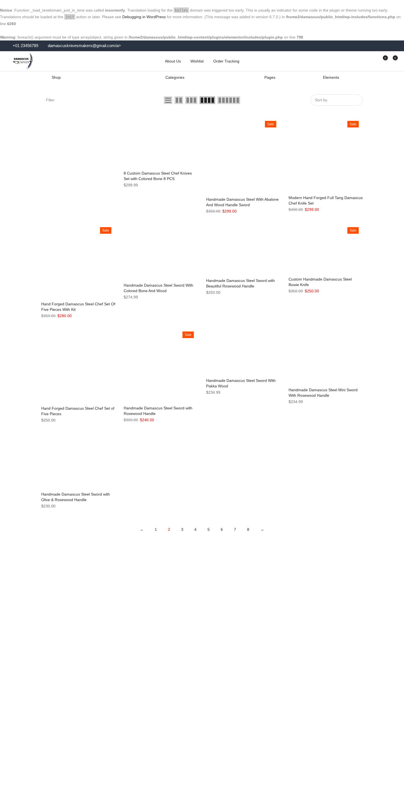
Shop (56, 77)
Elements (331, 77)
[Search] (362, 61)
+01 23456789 (25, 46)
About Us (173, 61)
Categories (174, 77)
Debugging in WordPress (144, 17)
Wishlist (197, 61)
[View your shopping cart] (391, 61)
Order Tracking (226, 61)
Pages (269, 77)
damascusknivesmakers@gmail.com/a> (84, 46)
